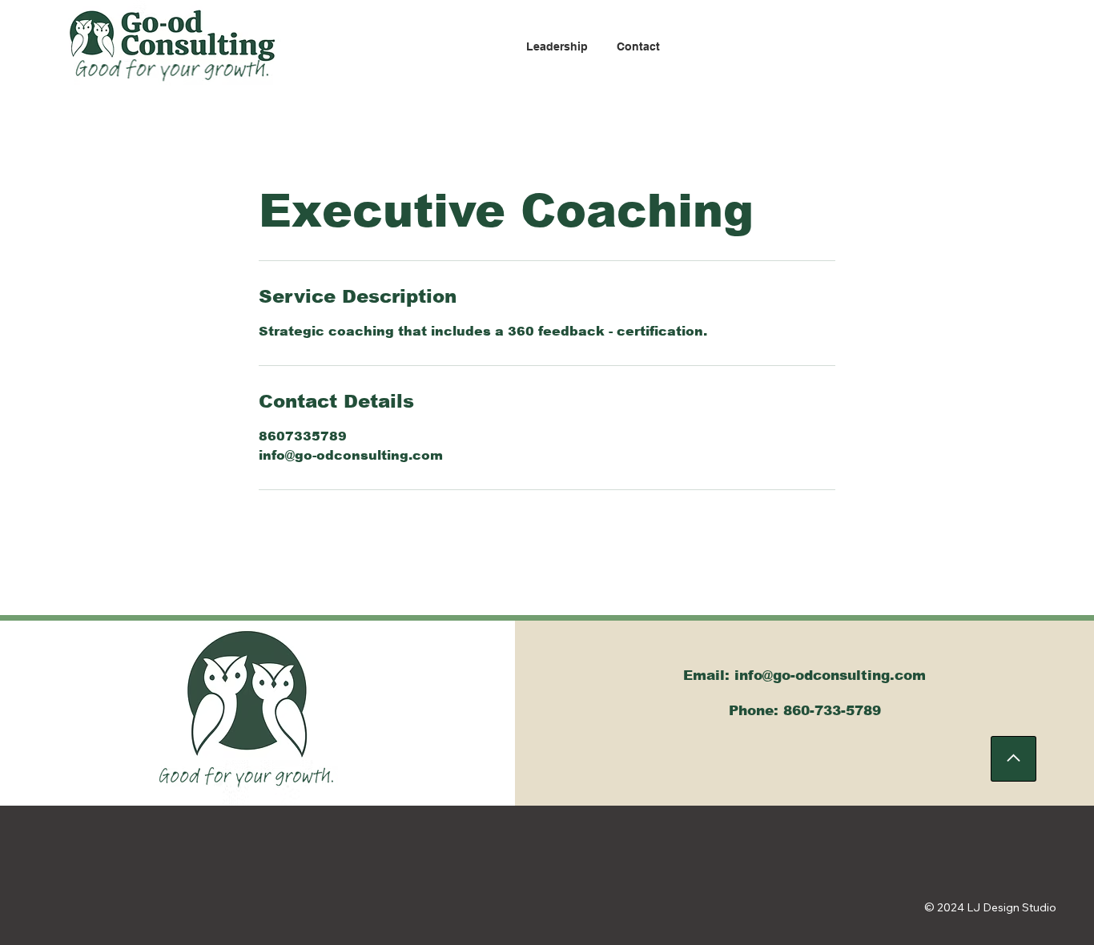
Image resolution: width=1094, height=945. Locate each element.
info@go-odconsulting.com (830, 675)
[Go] (1013, 759)
